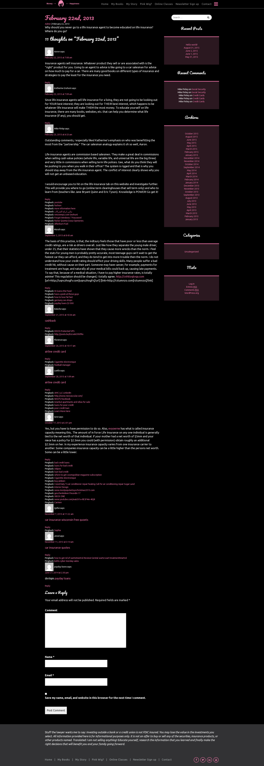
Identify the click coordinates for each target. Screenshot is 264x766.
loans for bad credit (63, 465)
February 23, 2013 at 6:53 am (58, 134)
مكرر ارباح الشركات (63, 211)
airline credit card (55, 351)
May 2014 (191, 170)
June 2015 (192, 140)
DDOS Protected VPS (64, 331)
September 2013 (192, 195)
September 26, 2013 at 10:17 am (60, 346)
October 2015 (191, 133)
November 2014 (191, 161)
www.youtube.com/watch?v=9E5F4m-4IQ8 (74, 499)
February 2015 (191, 152)
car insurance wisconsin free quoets (66, 519)
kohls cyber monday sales (66, 561)
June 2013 (192, 204)
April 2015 (191, 146)
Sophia (57, 530)
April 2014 (191, 173)
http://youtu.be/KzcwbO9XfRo (68, 334)
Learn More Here (62, 411)
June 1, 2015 (191, 54)
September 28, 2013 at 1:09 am (59, 376)
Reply (47, 82)
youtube (58, 202)
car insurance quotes (57, 547)
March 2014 (191, 176)
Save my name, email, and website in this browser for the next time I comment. (95, 697)
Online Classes (164, 4)
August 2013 (191, 198)
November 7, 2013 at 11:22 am (59, 514)
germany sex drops (63, 300)
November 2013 (191, 189)
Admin (48, 24)
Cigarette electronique (65, 362)
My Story (131, 4)
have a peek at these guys (66, 294)
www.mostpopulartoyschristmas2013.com (74, 490)
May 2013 (191, 207)
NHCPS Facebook (62, 399)
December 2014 (191, 158)
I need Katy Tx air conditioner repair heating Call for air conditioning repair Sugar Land (94, 484)
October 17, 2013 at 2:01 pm (58, 423)
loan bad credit (61, 472)
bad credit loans (62, 462)
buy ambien (59, 481)
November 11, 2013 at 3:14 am (59, 542)
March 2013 (191, 213)
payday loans (62, 578)
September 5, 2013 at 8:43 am (59, 235)
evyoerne (114, 428)
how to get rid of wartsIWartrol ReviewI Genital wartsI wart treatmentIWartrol (90, 558)
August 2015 (191, 136)
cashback (50, 320)
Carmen (58, 502)
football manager (62, 365)
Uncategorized (192, 251)
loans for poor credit (64, 405)
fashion (57, 205)
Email (49, 675)
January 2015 (191, 155)
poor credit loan (61, 408)
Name (49, 656)
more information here (64, 208)
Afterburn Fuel (61, 224)
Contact (207, 4)
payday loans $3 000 (64, 303)
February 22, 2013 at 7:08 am (58, 57)
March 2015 (191, 149)
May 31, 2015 (191, 57)
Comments (191, 290)
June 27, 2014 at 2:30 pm (57, 572)
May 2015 (191, 143)
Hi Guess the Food (63, 291)
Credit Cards (199, 95)
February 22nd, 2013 (69, 18)
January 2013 (191, 219)
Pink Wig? (146, 4)
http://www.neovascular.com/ (68, 396)
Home (104, 4)
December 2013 (191, 185)
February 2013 (191, 216)
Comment (51, 610)
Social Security (199, 89)
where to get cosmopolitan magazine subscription (78, 475)
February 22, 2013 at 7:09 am (58, 94)
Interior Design (61, 487)
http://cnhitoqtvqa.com (130, 276)
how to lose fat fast (63, 297)
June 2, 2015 (191, 51)
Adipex (57, 468)
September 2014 (192, 167)
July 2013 (191, 201)
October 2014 (191, 164)
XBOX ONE (59, 496)
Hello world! (191, 44)
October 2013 (191, 192)
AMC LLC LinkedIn (62, 393)
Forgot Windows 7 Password (67, 217)
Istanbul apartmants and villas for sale (72, 402)
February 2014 (191, 179)
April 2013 (191, 210)
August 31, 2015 (191, 48)
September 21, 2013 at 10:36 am (60, 315)
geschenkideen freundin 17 (67, 493)
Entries (191, 287)
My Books (117, 4)
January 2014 (191, 182)
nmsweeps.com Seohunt (66, 214)
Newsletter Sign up (187, 4)
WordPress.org (192, 293)
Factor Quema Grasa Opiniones (69, 221)
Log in (191, 284)
